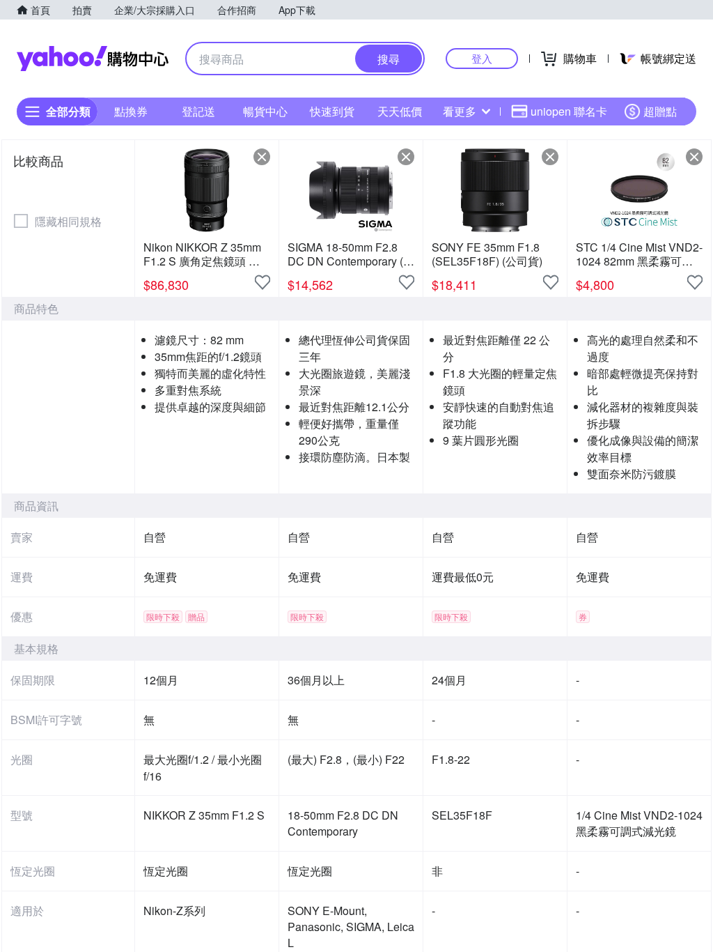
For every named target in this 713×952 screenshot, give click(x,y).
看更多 (459, 111)
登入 (481, 58)
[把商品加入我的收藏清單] (262, 282)
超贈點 (660, 111)
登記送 (198, 111)
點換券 (131, 111)
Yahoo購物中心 (93, 58)
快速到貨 (332, 111)
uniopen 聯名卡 (569, 111)
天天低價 (399, 111)
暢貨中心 (265, 111)
